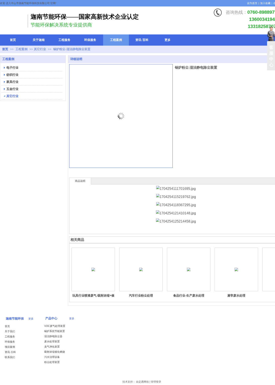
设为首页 (252, 3)
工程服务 (10, 336)
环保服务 (10, 341)
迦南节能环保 (15, 318)
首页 (5, 49)
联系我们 (10, 357)
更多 (31, 318)
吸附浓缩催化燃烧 (54, 351)
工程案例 (21, 49)
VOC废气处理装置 (54, 326)
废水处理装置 (52, 341)
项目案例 (10, 346)
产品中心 (51, 318)
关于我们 (10, 331)
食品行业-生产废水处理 (188, 295)
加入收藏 (265, 3)
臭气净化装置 (52, 346)
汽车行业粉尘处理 (141, 295)
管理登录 (156, 381)
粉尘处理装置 (52, 362)
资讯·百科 (10, 352)
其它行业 (40, 49)
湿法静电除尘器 (53, 336)
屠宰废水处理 (236, 295)
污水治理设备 (52, 357)
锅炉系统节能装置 (54, 331)
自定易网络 (142, 381)
